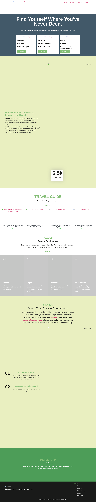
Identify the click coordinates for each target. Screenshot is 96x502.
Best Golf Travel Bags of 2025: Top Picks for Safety (36, 226)
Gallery (86, 2)
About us (72, 2)
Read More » (12, 228)
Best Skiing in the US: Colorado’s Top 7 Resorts (60, 226)
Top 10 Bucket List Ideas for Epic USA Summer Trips (12, 226)
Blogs (80, 2)
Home (65, 2)
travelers (53, 317)
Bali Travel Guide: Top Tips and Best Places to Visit (84, 226)
